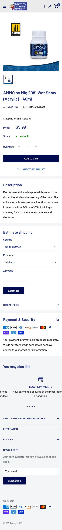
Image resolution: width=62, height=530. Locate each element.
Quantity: (8, 146)
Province (8, 255)
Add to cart (31, 158)
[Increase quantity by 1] (36, 146)
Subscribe (14, 480)
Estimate (14, 290)
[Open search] (43, 6)
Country (7, 239)
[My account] (49, 6)
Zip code (8, 270)
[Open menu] (4, 6)
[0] (56, 6)
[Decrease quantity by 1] (19, 146)
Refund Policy (11, 304)
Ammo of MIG (10, 107)
